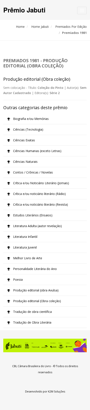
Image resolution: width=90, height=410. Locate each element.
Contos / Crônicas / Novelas (32, 172)
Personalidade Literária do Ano (34, 269)
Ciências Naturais (25, 161)
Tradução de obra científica (32, 312)
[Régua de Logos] (45, 345)
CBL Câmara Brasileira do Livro (31, 366)
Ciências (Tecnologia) (27, 129)
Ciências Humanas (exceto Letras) (36, 151)
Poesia (17, 279)
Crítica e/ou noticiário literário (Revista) (40, 204)
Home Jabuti (40, 27)
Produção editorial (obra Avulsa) (35, 290)
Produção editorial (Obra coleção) (36, 301)
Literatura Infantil (24, 237)
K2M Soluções (56, 391)
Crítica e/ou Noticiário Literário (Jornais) (40, 183)
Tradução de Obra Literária (31, 322)
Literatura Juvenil (24, 247)
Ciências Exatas (23, 140)
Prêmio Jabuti (24, 9)
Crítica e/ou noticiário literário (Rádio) (39, 194)
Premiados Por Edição (71, 27)
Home (20, 27)
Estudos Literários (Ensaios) (32, 215)
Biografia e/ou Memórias (30, 119)
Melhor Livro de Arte (27, 258)
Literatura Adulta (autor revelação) (37, 226)
